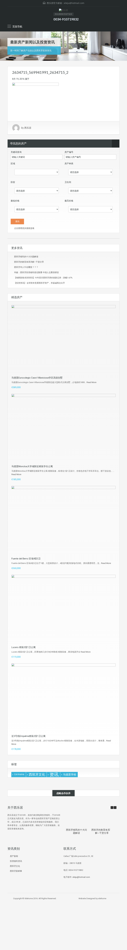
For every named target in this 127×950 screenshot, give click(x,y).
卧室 (13, 182)
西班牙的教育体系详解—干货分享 (29, 262)
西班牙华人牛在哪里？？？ (26, 267)
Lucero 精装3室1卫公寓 (23, 647)
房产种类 (69, 163)
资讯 (54, 774)
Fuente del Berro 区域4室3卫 (26, 558)
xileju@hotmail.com (74, 3)
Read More (91, 382)
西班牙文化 (37, 774)
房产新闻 (14, 856)
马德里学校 (69, 774)
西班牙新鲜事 (16, 871)
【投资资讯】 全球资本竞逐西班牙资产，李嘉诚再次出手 (39, 283)
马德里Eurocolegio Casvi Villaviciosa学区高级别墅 (37, 377)
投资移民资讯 (16, 861)
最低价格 (15, 200)
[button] (115, 807)
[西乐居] (63, 11)
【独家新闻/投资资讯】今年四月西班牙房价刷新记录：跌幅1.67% (43, 278)
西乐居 (27, 127)
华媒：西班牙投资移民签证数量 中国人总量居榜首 (36, 272)
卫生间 (68, 182)
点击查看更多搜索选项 (24, 228)
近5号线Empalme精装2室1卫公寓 (28, 736)
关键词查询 (16, 152)
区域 (13, 163)
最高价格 (69, 200)
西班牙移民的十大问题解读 (26, 256)
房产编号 (69, 152)
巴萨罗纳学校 (19, 774)
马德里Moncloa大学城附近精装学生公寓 (32, 466)
